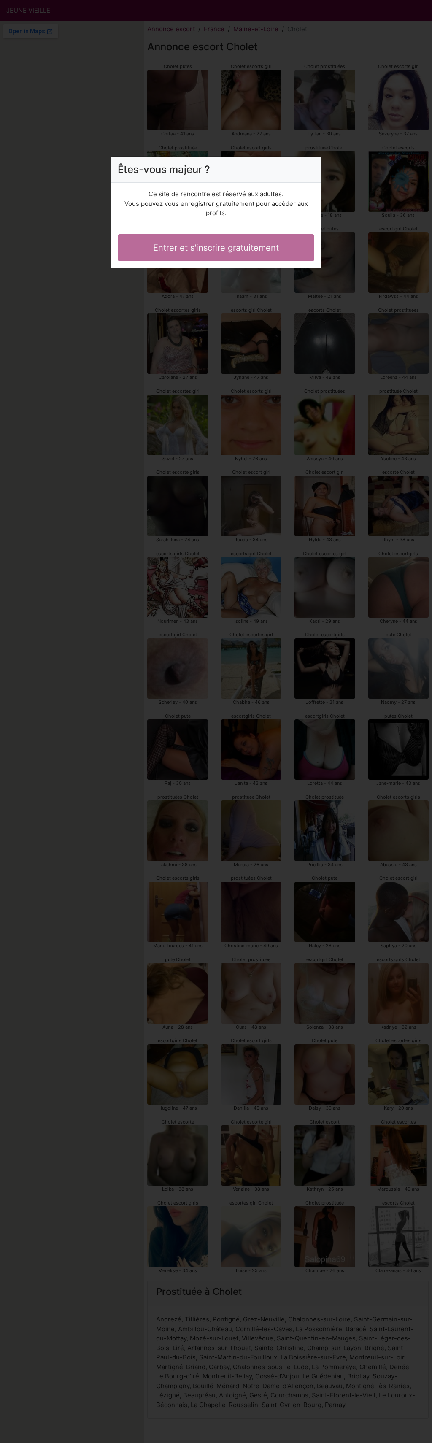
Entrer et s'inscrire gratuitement (216, 248)
